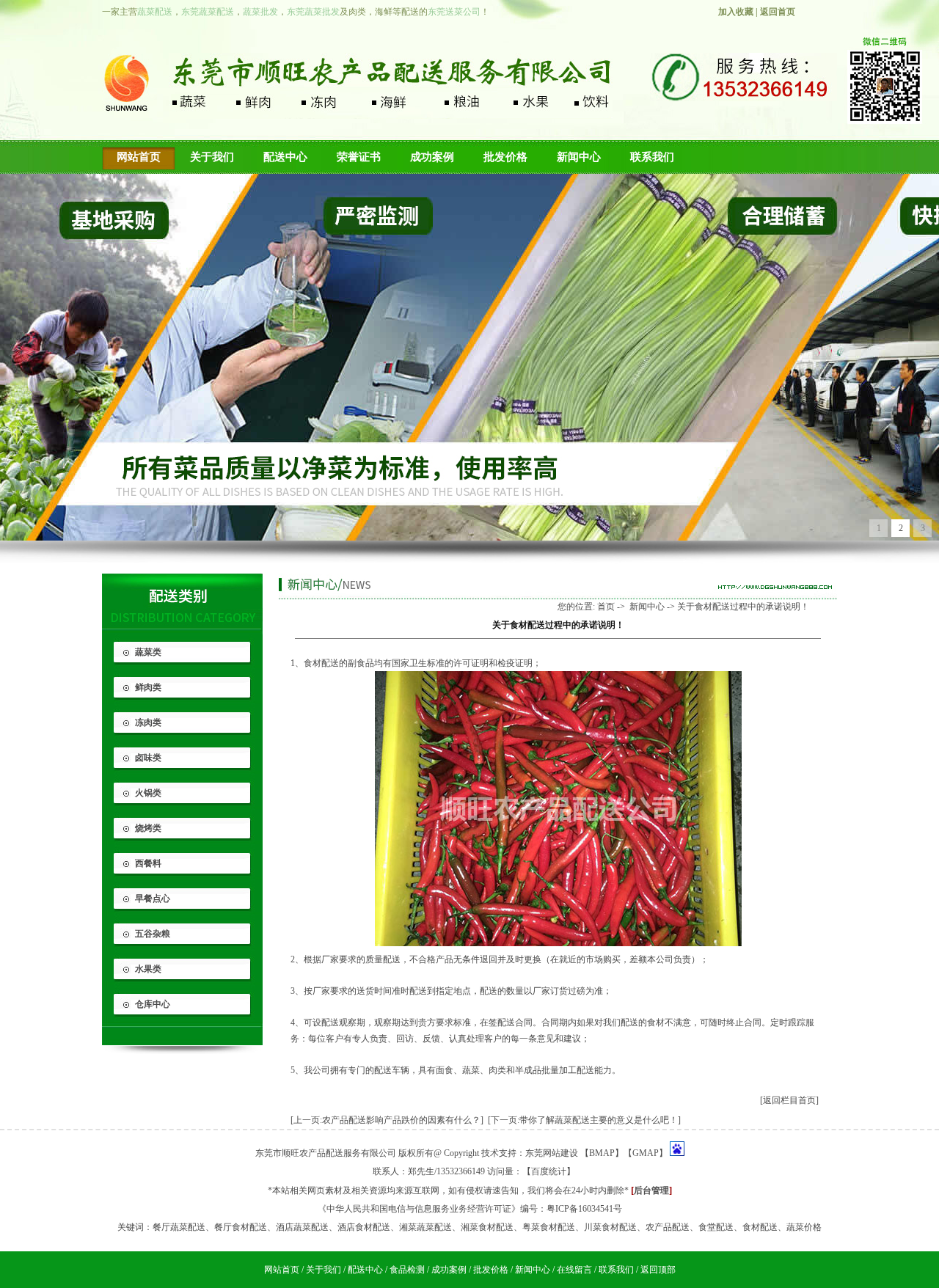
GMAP (645, 1153)
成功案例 (432, 157)
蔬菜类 (148, 652)
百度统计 (548, 1171)
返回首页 (777, 12)
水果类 (148, 969)
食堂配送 (716, 1227)
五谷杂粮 (152, 934)
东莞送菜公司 (454, 12)
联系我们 (652, 157)
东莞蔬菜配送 (207, 12)
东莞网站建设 (551, 1153)
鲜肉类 (148, 687)
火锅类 (148, 793)
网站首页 (139, 157)
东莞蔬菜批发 (313, 12)
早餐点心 (152, 898)
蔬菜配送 (154, 12)
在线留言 (574, 1270)
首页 (606, 606)
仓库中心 (152, 1004)
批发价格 (505, 157)
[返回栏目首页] (789, 1100)
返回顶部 (658, 1270)
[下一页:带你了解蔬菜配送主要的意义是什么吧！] (584, 1120)
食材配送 (321, 663)
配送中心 (285, 157)
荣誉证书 (359, 157)
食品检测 (407, 1270)
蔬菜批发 (260, 12)
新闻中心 (579, 157)
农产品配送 (668, 1227)
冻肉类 (148, 722)
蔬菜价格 (804, 1227)
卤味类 (148, 758)
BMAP (602, 1153)
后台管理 (651, 1190)
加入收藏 (735, 12)
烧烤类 (148, 828)
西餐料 (148, 863)
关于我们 (212, 157)
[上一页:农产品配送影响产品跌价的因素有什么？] (387, 1120)
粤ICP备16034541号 (584, 1209)
